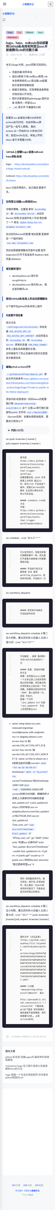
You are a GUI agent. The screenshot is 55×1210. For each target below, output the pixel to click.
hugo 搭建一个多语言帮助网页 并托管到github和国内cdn (26, 1076)
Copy (46, 453)
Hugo (10, 32)
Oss (19, 32)
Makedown (12, 37)
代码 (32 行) (17, 430)
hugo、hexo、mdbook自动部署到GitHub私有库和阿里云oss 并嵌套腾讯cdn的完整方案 (27, 46)
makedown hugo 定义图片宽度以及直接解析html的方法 (26, 1067)
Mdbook (29, 32)
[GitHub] (4, 20)
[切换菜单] (4, 4)
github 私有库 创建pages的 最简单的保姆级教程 (27, 1058)
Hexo (40, 32)
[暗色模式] (50, 4)
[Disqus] (27, 1133)
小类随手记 (28, 4)
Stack (31, 1195)
